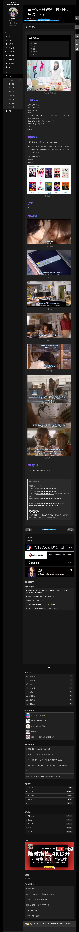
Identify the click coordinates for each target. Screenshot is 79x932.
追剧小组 (43, 18)
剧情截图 (35, 51)
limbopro (69, 816)
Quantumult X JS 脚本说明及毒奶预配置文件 (39, 754)
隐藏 (38, 38)
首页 (29, 27)
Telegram (31, 816)
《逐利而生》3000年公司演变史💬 (36, 900)
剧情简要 (35, 46)
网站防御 (32, 680)
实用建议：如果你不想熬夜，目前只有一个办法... (41, 596)
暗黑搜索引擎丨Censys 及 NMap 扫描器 (38, 749)
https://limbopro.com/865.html (45, 493)
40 (70, 700)
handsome (27, 926)
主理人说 (35, 43)
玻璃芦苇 (30, 124)
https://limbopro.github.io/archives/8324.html (42, 506)
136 (70, 688)
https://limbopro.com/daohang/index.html (48, 499)
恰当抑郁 (34, 731)
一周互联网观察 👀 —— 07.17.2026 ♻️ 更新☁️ (40, 604)
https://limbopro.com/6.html (44, 486)
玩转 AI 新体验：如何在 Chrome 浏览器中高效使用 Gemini (43, 776)
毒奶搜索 (36, 470)
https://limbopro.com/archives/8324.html (48, 503)
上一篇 (28, 530)
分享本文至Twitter (31, 20)
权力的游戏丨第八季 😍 (38, 715)
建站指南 (32, 676)
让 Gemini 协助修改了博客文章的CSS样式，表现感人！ (43, 608)
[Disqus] (49, 637)
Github (30, 820)
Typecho (61, 924)
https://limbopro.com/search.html (46, 488)
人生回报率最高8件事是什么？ (35, 600)
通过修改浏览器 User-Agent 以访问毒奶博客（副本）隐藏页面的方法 (46, 765)
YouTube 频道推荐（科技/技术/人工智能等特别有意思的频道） (45, 760)
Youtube (30, 832)
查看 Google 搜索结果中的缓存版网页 (42, 737)
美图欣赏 (32, 700)
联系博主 (56, 20)
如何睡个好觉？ (31, 889)
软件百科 (32, 688)
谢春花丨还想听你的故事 (38, 721)
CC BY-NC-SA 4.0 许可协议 (43, 515)
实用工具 (32, 684)
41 (70, 676)
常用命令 (32, 692)
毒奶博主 (69, 828)
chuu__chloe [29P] (31, 910)
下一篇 (70, 530)
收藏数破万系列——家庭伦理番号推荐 (37, 905)
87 (70, 684)
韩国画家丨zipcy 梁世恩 (38, 726)
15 (70, 692)
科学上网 (14, 80)
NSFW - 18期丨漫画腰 (33, 916)
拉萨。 (28, 771)
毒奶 (28, 18)
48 (70, 704)
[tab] (49, 666)
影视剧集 (32, 696)
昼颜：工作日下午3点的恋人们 (40, 116)
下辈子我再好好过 (32, 157)
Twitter (30, 828)
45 (70, 696)
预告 (34, 48)
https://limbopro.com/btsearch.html (46, 491)
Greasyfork (31, 824)
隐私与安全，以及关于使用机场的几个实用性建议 (41, 894)
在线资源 (35, 54)
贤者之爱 (33, 121)
